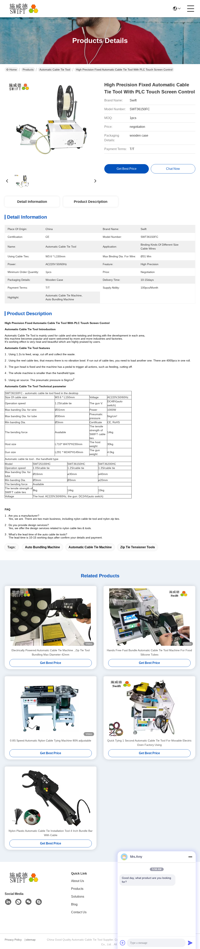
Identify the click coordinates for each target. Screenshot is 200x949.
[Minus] (190, 856)
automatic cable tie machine (90, 547)
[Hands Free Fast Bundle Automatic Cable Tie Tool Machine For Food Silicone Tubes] (149, 617)
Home (13, 69)
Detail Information (32, 202)
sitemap (31, 939)
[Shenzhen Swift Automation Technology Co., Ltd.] (26, 8)
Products (28, 69)
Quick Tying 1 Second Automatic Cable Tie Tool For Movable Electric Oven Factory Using (149, 742)
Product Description (90, 202)
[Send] (190, 942)
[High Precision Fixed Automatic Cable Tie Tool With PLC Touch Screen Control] (51, 123)
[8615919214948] (18, 902)
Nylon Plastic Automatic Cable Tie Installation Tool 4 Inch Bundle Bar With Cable (51, 833)
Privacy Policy (13, 939)
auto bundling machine (42, 547)
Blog (74, 904)
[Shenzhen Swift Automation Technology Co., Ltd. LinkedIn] (8, 902)
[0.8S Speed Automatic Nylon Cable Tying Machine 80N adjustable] (50, 707)
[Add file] (122, 942)
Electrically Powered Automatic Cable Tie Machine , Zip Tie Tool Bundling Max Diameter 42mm (51, 652)
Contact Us (79, 912)
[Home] (26, 882)
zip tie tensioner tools (137, 547)
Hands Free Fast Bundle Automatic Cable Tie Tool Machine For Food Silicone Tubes (149, 652)
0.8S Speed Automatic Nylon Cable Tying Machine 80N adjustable (50, 740)
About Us (77, 881)
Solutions (77, 896)
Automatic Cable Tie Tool (54, 69)
